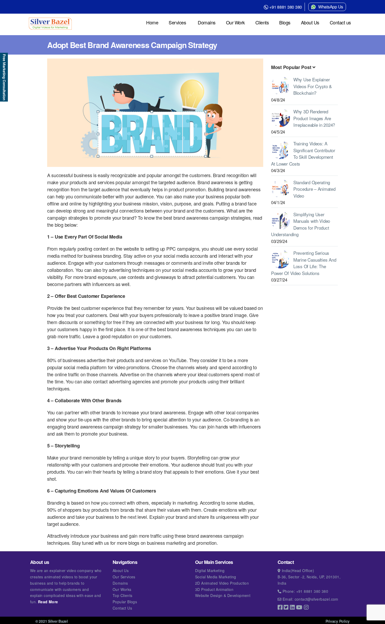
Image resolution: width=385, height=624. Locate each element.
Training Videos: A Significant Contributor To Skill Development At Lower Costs (303, 153)
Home (152, 22)
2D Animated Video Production (222, 583)
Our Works (122, 589)
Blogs (284, 22)
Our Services (124, 576)
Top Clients (122, 595)
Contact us (340, 22)
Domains (207, 22)
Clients (262, 22)
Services (177, 22)
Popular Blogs (125, 601)
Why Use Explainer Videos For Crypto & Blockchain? (312, 86)
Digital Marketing (210, 570)
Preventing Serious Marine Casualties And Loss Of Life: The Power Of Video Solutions (303, 263)
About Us (310, 22)
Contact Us (122, 608)
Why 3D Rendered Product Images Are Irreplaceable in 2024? (314, 118)
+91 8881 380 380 (285, 7)
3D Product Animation (214, 589)
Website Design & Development (222, 595)
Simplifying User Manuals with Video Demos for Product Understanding (300, 224)
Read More (48, 601)
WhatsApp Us (330, 7)
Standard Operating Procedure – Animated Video (314, 189)
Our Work (235, 22)
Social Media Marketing (215, 576)
